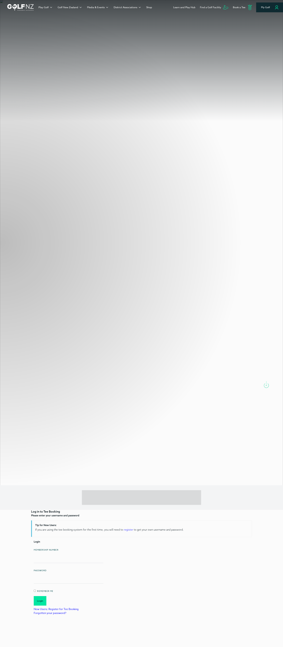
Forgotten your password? (50, 613)
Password (40, 570)
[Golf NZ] (20, 7)
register (128, 529)
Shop (149, 7)
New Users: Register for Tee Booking (56, 609)
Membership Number (46, 549)
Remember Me (45, 591)
